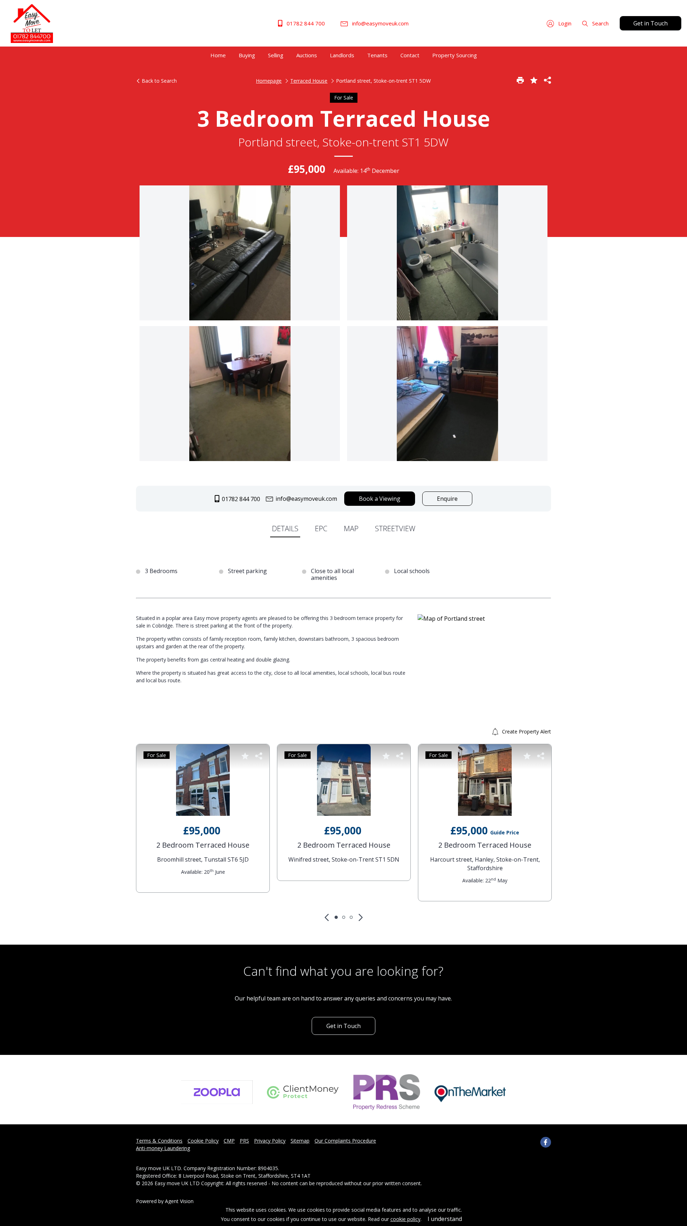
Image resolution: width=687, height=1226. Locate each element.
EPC (321, 528)
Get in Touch (650, 23)
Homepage (269, 80)
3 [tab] (351, 917)
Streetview (395, 528)
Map (351, 528)
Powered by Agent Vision (165, 1201)
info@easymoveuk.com (380, 23)
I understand (445, 1219)
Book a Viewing (379, 499)
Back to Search (158, 80)
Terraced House (308, 80)
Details (285, 528)
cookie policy (405, 1219)
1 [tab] (336, 917)
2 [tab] (343, 917)
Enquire (447, 499)
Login (564, 23)
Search (600, 23)
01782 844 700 (305, 23)
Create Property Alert (526, 731)
